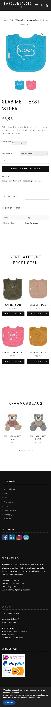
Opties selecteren (12, 314)
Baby (12, 20)
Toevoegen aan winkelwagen (26, 169)
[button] (42, 33)
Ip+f (19, 181)
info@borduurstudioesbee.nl (15, 631)
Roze (27, 223)
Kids (5, 497)
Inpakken (7, 153)
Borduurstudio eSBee (18, 5)
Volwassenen (9, 502)
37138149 (10, 634)
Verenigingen (9, 514)
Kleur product (7, 141)
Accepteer (9, 702)
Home (5, 20)
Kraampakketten (10, 510)
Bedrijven (7, 518)
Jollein (6, 506)
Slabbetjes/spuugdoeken (27, 20)
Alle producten (9, 489)
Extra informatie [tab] (13, 197)
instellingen (35, 697)
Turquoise (34, 223)
